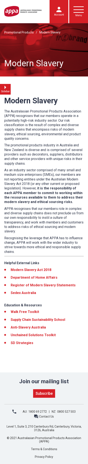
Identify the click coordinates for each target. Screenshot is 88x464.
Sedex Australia (23, 293)
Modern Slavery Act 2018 (31, 270)
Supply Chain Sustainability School (38, 320)
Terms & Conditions (44, 449)
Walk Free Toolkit (25, 312)
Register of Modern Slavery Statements (43, 285)
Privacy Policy (44, 456)
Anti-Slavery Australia (28, 327)
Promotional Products (19, 32)
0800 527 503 (66, 411)
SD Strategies (22, 343)
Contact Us (46, 416)
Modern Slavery (49, 32)
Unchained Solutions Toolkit (33, 335)
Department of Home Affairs (34, 277)
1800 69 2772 (37, 411)
